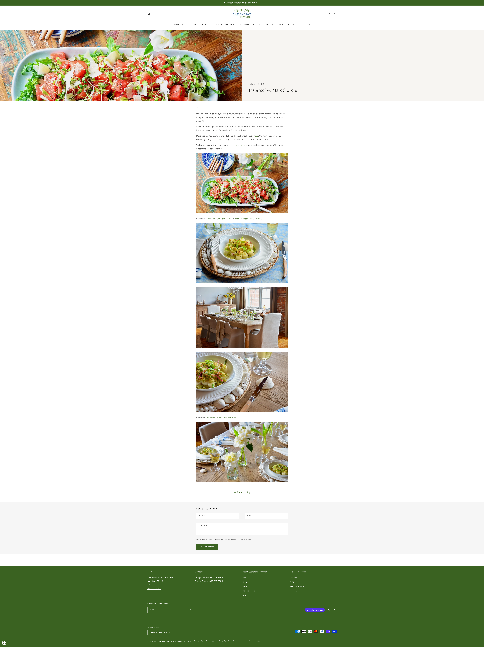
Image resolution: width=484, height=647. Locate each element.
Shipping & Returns (298, 586)
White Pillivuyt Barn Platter (219, 219)
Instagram (219, 139)
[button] (149, 14)
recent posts (239, 145)
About (245, 578)
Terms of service (224, 641)
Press (245, 586)
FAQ (292, 582)
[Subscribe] (190, 610)
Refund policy (199, 641)
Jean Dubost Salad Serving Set (249, 219)
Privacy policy (211, 641)
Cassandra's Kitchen (161, 641)
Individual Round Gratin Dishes (221, 417)
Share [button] (201, 107)
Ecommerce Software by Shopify (180, 641)
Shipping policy (238, 641)
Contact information (254, 641)
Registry (293, 591)
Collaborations (249, 591)
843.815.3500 (154, 588)
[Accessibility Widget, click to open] (3, 643)
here (256, 136)
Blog (244, 595)
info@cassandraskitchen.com (209, 577)
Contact (293, 578)
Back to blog (244, 492)
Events (245, 582)
